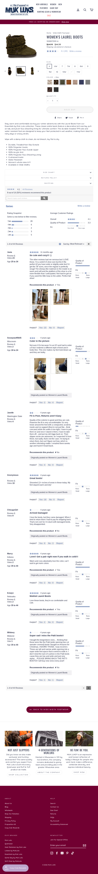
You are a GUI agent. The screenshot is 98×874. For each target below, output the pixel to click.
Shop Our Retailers (12, 814)
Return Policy (49, 178)
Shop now (79, 772)
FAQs (52, 817)
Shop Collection (18, 775)
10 (57, 72)
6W (55, 66)
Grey (87, 82)
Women (53, 4)
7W (68, 66)
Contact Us (54, 807)
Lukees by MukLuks (12, 851)
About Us (8, 803)
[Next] (37, 71)
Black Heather (56, 89)
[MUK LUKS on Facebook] (56, 853)
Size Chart (49, 172)
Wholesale (8, 810)
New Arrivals (42, 4)
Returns (53, 814)
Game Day (54, 8)
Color (53, 77)
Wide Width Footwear (61, 33)
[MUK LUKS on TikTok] (72, 853)
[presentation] (40, 297)
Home (49, 33)
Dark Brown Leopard (56, 82)
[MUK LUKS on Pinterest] (67, 853)
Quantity (51, 96)
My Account (54, 821)
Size (49, 62)
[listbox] (76, 244)
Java (49, 89)
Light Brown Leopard (49, 82)
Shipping (50, 47)
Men (60, 4)
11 (71, 72)
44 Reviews (28, 189)
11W (78, 72)
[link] (58, 51)
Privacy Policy (10, 821)
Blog (6, 807)
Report (60, 328)
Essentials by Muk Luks (13, 854)
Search (52, 803)
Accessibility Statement (59, 824)
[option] (49, 22)
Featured (44, 8)
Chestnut (68, 82)
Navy (81, 82)
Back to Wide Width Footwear (51, 709)
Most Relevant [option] (76, 244)
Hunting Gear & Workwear (49, 11)
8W (81, 66)
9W (50, 72)
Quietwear (9, 844)
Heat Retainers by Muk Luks (15, 847)
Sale (49, 15)
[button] (11, 189)
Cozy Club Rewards (12, 828)
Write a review (75, 51)
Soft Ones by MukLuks (13, 861)
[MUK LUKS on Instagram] (51, 853)
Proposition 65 (10, 824)
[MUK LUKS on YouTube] (62, 853)
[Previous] (6, 71)
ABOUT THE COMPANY (49, 772)
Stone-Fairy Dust (75, 82)
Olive (62, 82)
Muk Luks (8, 840)
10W (64, 72)
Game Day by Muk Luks (14, 858)
